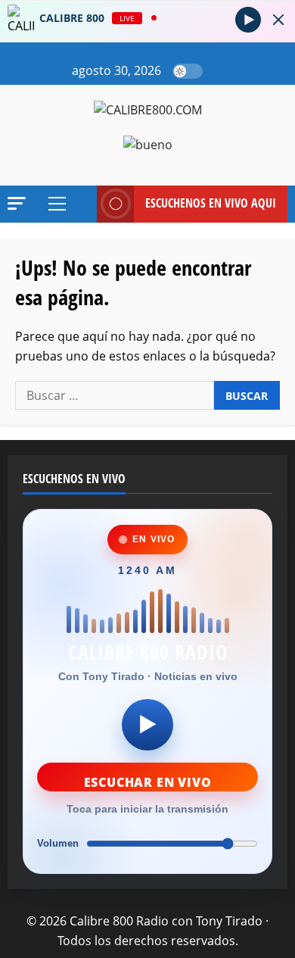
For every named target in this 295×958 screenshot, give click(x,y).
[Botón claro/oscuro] (187, 71)
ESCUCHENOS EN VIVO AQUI (210, 203)
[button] (218, 71)
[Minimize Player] (278, 19)
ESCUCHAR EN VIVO (148, 782)
